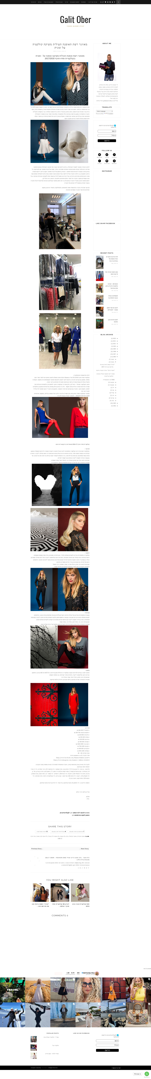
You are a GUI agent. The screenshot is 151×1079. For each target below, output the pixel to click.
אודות (40, 2)
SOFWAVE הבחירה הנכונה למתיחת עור (113, 297)
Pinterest (114, 163)
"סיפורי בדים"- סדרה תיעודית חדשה (105, 370)
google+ (99, 163)
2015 (114, 403)
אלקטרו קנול (55, 1045)
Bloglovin (106, 163)
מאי (113, 390)
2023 (114, 341)
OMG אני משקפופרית (109, 380)
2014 (114, 406)
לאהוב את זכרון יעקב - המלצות (112, 321)
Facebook (114, 157)
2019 (114, 349)
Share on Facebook (76, 831)
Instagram (99, 157)
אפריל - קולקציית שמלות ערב (51, 1037)
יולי (113, 387)
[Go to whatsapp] (147, 1074)
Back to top (117, 1068)
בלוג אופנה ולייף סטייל (53, 836)
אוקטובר (112, 382)
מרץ (113, 395)
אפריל (112, 393)
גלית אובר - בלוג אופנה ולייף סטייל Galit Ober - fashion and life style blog (67, 859)
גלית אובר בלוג (43, 836)
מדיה (66, 2)
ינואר (113, 400)
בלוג (67, 836)
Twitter (107, 157)
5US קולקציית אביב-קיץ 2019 (80, 905)
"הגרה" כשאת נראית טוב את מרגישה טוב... (40, 905)
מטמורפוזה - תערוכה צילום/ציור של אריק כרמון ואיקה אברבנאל (112, 286)
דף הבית (33, 2)
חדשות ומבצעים (75, 2)
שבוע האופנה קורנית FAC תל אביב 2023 (111, 273)
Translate (110, 114)
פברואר (112, 398)
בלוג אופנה (62, 836)
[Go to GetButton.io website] (147, 1077)
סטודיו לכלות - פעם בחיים (52, 1053)
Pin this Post (41, 831)
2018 (114, 351)
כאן (71, 813)
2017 (114, 354)
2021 (114, 346)
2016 (114, 357)
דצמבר (112, 359)
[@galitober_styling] (97, 973)
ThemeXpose (44, 1067)
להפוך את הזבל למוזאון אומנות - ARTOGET (112, 309)
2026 (114, 338)
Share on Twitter (58, 831)
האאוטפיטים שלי (48, 2)
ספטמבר (112, 385)
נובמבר (112, 362)
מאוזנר (38, 836)
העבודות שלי (59, 2)
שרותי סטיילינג (93, 2)
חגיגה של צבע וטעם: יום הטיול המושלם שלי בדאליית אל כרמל (112, 259)
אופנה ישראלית (73, 836)
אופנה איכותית (81, 836)
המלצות (84, 2)
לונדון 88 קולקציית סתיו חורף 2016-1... (60, 905)
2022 (114, 343)
